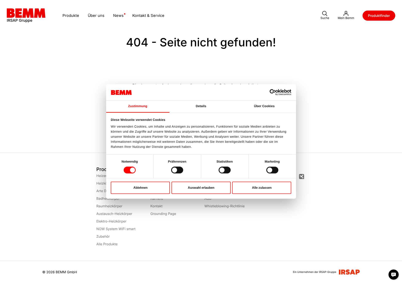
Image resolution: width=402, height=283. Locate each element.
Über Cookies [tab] (264, 106)
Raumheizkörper (109, 206)
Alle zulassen (262, 187)
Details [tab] (201, 106)
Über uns (96, 15)
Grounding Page (163, 214)
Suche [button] (324, 18)
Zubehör (103, 236)
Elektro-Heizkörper (111, 221)
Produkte (70, 15)
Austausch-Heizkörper (114, 214)
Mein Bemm (346, 18)
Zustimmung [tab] (137, 106)
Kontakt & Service (148, 15)
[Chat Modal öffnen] (393, 275)
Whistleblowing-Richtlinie (224, 206)
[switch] (177, 170)
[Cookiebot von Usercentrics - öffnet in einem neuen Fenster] (272, 92)
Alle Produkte (107, 244)
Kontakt (156, 206)
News (118, 15)
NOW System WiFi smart (116, 229)
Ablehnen (140, 187)
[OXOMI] (301, 176)
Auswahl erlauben (201, 187)
